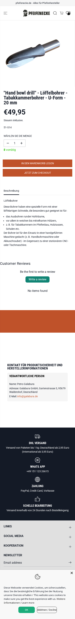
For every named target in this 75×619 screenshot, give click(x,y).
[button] (6, 13)
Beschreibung (11, 190)
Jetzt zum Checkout (37, 172)
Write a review (37, 279)
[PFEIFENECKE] (36, 13)
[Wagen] (61, 13)
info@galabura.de (27, 396)
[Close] (72, 573)
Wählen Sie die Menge (18, 135)
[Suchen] (55, 13)
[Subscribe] (70, 563)
